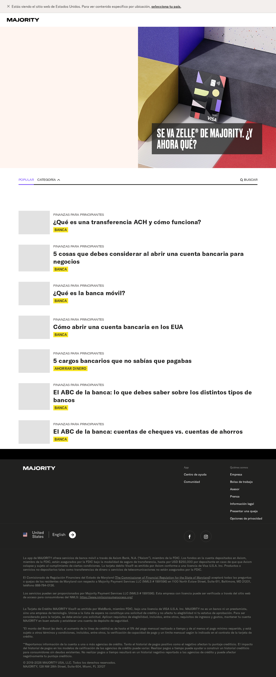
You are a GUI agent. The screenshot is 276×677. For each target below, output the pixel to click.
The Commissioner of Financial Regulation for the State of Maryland (163, 577)
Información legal (242, 504)
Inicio (19, 36)
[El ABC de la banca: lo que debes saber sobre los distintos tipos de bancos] (138, 396)
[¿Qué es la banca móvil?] (138, 293)
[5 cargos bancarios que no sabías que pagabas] (138, 361)
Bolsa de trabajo (241, 482)
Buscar (250, 180)
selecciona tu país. (166, 6)
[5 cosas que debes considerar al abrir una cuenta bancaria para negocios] (138, 258)
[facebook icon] (189, 536)
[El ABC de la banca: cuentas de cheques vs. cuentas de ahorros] (138, 432)
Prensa (235, 496)
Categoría (46, 180)
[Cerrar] (9, 6)
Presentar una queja (244, 511)
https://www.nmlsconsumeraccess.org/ (106, 597)
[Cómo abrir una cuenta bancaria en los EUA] (138, 327)
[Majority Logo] (23, 20)
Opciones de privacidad (246, 518)
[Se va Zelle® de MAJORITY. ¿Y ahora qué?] (207, 97)
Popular (26, 180)
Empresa (236, 474)
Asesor (234, 489)
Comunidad (192, 482)
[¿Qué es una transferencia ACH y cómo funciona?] (138, 222)
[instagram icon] (206, 536)
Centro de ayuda (195, 474)
